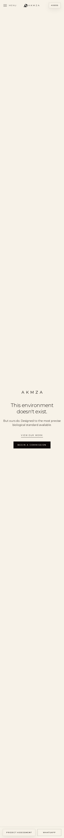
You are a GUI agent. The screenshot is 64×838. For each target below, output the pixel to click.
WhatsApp (49, 832)
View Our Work (32, 435)
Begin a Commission (32, 445)
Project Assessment (19, 832)
